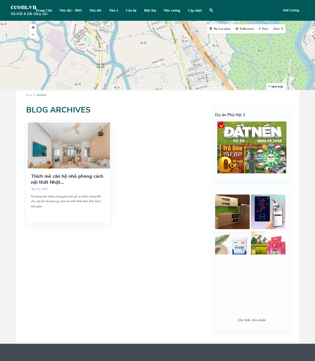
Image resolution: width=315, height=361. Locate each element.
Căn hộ (131, 10)
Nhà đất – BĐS (70, 10)
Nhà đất (95, 10)
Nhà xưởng (172, 10)
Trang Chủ (44, 10)
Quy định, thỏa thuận (252, 320)
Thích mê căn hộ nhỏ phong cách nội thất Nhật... (67, 179)
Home (29, 95)
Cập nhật (195, 10)
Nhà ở (113, 10)
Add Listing (290, 10)
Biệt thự (150, 10)
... (44, 206)
